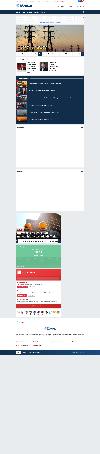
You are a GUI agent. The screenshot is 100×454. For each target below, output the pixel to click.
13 (70, 53)
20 (57, 241)
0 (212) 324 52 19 (22, 295)
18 (53, 241)
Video (70, 6)
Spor (24, 12)
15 (79, 53)
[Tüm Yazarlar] (82, 59)
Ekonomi (29, 12)
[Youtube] (22, 322)
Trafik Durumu (38, 341)
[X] (20, 322)
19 (55, 241)
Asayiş (43, 12)
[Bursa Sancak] (24, 6)
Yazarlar (78, 6)
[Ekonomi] (82, 127)
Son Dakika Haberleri (23, 345)
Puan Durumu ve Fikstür (58, 341)
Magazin (36, 12)
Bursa (19, 171)
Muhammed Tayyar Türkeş (32, 71)
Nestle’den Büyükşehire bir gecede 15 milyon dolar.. (32, 65)
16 (49, 241)
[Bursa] (82, 171)
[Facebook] (17, 322)
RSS (19, 352)
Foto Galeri (61, 6)
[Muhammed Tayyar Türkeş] (21, 67)
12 (66, 53)
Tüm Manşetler (74, 341)
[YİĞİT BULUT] (44, 66)
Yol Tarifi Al (32, 286)
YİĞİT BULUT (52, 70)
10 (57, 53)
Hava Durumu (21, 341)
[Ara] (83, 6)
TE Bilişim (82, 352)
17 (51, 241)
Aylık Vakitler (21, 266)
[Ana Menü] (83, 12)
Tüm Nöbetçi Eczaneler (39, 305)
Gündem (18, 12)
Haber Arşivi (38, 345)
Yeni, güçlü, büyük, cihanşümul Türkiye (53, 65)
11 (61, 53)
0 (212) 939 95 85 (23, 286)
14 (75, 53)
